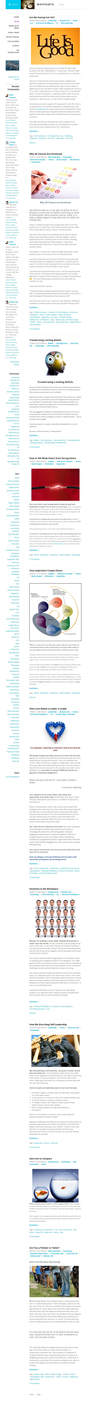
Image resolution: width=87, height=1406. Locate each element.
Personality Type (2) (13, 445)
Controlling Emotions (15, 529)
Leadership (15, 622)
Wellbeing (15, 755)
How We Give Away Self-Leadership (48, 1024)
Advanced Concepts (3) (14, 379)
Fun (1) (16, 424)
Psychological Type (14, 694)
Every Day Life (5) (12, 418)
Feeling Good (53, 892)
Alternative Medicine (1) (14, 384)
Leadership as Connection (13, 626)
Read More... (34, 131)
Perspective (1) (13, 450)
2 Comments (34, 447)
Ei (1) (17, 406)
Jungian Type (14, 609)
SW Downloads (13, 51)
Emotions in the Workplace (13, 567)
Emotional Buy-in (12, 550)
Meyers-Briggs (13, 662)
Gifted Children (13, 590)
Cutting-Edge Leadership (65, 714)
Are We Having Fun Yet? (42, 17)
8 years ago (12, 138)
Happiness (15, 593)
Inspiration (15, 603)
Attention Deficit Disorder (13, 492)
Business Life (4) (13, 392)
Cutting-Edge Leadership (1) (13, 399)
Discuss (32, 142)
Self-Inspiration (13, 711)
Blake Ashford (14, 503)
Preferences (14, 690)
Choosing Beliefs (13, 516)
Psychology (15, 699)
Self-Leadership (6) (13, 457)
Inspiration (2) (14, 430)
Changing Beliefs (12, 509)
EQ (18, 577)
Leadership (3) (13, 433)
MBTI (17, 656)
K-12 (17, 612)
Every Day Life (73, 1028)
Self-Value (15, 718)
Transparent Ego (13, 752)
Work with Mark (14, 27)
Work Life (15, 761)
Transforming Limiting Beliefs (13, 747)
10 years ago (12, 238)
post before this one (58, 544)
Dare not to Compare (40, 1158)
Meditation (15, 659)
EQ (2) (17, 415)
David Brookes (13, 534)
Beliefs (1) (15, 389)
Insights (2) (15, 427)
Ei (57, 23)
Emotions (15, 562)
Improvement (14, 597)
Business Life (65, 21)
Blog (16, 21)
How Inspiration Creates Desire (46, 570)
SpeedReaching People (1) (13, 463)
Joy (18, 606)
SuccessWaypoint (12, 777)
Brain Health (14, 506)
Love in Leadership (15, 648)
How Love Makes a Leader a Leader (48, 708)
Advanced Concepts (37, 160)
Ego (17, 547)
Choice (16, 512)
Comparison (14, 525)
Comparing (15, 522)
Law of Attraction (12, 619)
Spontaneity (14, 727)
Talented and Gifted (14, 738)
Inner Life (15, 600)
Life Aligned (13, 41)
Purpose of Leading (15, 703)
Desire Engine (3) (12, 403)
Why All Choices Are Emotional (45, 153)
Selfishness (15, 721)
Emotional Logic (13, 559)
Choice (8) (15, 395)
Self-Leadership (13, 714)
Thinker (16, 743)
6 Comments (34, 1236)
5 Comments (34, 329)
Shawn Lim (13, 202)
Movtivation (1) (13, 442)
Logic (17, 643)
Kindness (15, 616)
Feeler (16, 581)
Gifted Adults (14, 587)
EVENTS (16, 46)
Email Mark (13, 32)
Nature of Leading (15, 675)
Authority (15, 497)
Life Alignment (62, 343)
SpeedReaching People (39, 1254)
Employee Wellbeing (15, 573)
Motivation (15, 665)
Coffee (16, 519)
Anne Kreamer (13, 481)
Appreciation (14, 487)
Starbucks (15, 730)
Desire (16, 537)
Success (16, 733)
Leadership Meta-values (12, 632)
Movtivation (75, 160)
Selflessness (14, 724)
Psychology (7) (14, 453)
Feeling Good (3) (13, 421)
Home (16, 17)
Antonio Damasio (12, 484)
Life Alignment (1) (12, 435)
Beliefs (16, 500)
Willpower (15, 758)
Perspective (35, 162)
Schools (16, 708)
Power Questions (12, 687)
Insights (51, 461)
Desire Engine (12, 37)
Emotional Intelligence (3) (13, 410)
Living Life (15, 637)
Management (14, 653)
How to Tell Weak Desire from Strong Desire (52, 458)
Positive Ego (14, 683)
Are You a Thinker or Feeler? (44, 1247)
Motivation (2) (14, 439)
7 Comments (34, 559)
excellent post (41, 109)
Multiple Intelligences (14, 669)
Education (15, 544)
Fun (17, 584)
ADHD (17, 478)
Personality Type (13, 680)
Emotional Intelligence (14, 554)
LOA (17, 640)
